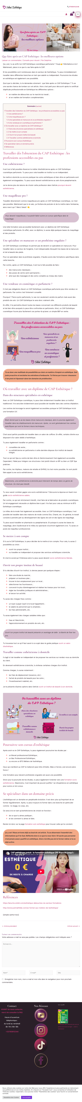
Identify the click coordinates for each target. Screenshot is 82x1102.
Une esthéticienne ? (14, 114)
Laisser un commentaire (11, 60)
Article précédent (9, 926)
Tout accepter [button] (26, 1097)
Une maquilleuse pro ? (16, 117)
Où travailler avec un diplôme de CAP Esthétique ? (23, 126)
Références (9, 147)
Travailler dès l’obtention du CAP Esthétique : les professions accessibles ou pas (34, 111)
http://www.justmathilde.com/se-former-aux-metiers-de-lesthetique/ (30, 908)
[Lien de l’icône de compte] (66, 14)
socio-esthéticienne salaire (19, 495)
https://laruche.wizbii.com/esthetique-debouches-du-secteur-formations (32, 903)
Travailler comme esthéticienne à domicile (23, 138)
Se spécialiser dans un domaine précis (19, 144)
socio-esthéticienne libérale (61, 558)
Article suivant (73, 926)
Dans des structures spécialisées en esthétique (24, 129)
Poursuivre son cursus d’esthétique (17, 141)
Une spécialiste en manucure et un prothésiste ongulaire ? (29, 120)
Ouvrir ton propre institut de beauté (20, 135)
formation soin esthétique (35, 824)
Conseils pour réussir (31, 60)
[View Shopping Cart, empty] (71, 14)
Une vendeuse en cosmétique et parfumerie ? (24, 123)
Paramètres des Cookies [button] (11, 1097)
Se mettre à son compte (16, 132)
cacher (38, 106)
